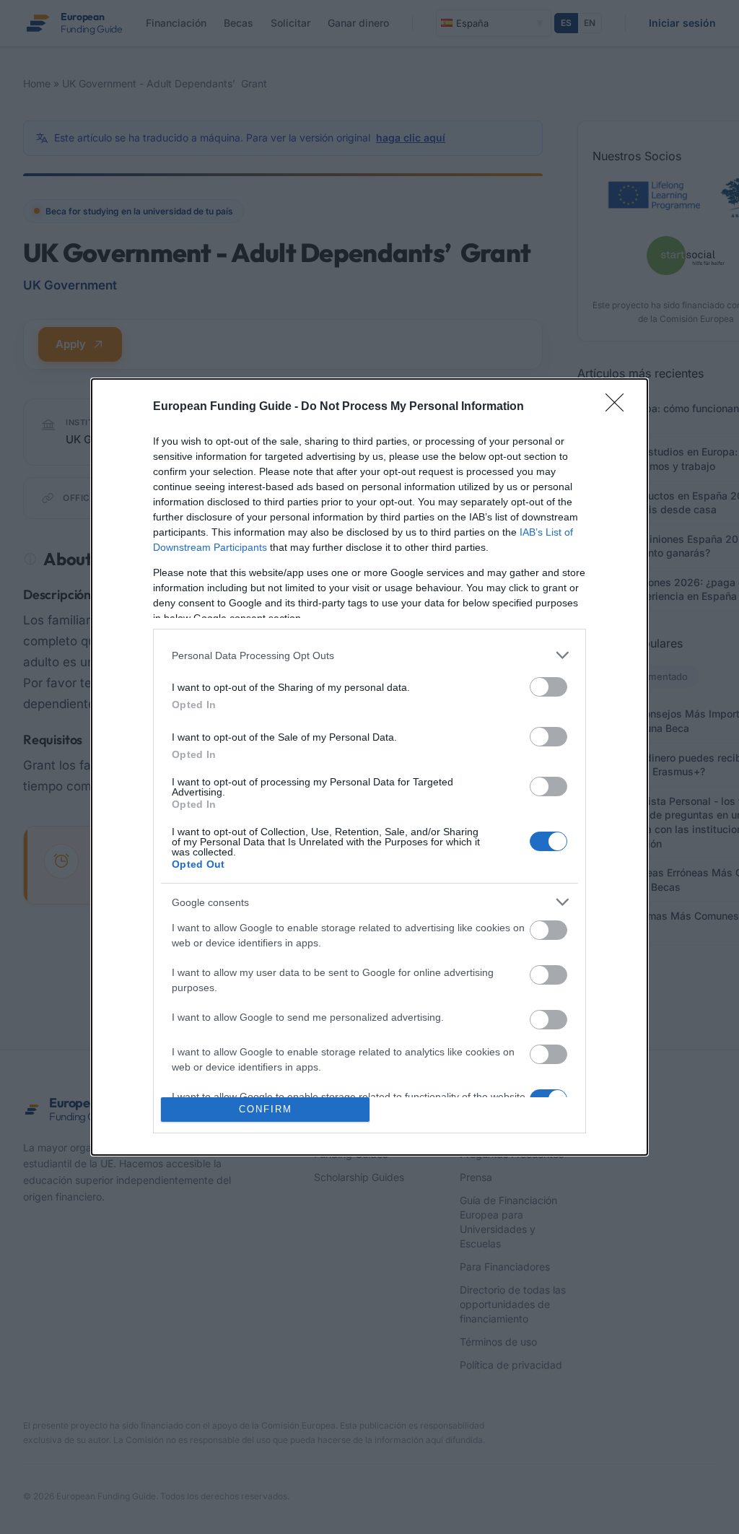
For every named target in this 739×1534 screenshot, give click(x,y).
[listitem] (369, 655)
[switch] (548, 687)
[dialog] (369, 767)
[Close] (619, 407)
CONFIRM (265, 1109)
